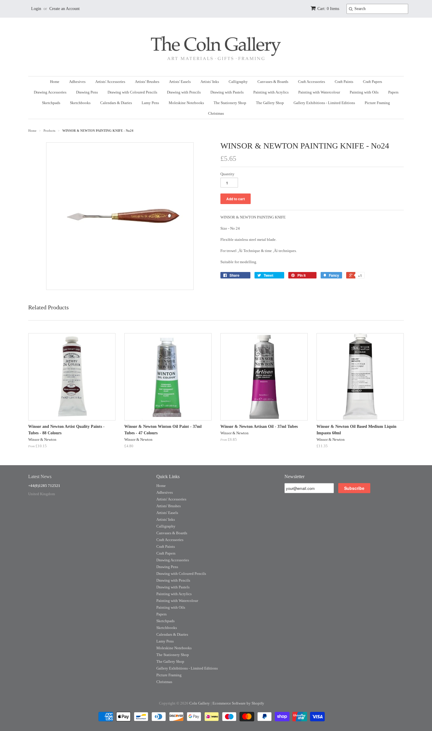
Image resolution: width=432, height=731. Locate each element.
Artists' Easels (180, 81)
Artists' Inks (209, 81)
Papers (393, 92)
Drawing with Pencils (184, 92)
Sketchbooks (80, 103)
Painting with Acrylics (271, 92)
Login (36, 8)
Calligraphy (238, 81)
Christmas (216, 113)
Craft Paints (344, 81)
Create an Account (64, 8)
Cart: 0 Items (328, 8)
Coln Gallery (199, 703)
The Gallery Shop (270, 103)
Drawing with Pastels (227, 92)
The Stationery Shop (230, 103)
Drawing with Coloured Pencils (132, 92)
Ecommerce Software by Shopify (238, 703)
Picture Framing (377, 103)
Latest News (39, 476)
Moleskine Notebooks (186, 103)
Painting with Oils (364, 92)
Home (54, 81)
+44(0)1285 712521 (44, 485)
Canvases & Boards (272, 81)
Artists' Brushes (147, 81)
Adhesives (77, 81)
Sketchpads (51, 103)
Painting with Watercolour (319, 92)
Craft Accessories (311, 81)
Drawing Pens (87, 92)
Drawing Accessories (50, 92)
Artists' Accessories (110, 81)
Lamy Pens (150, 103)
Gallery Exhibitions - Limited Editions (324, 103)
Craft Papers (372, 81)
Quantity (227, 174)
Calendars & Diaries (116, 103)
